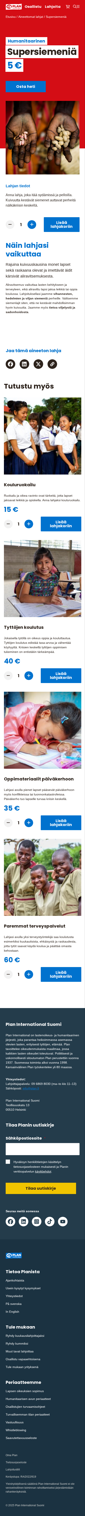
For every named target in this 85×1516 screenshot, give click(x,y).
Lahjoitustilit (13, 1469)
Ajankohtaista (15, 1280)
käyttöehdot (43, 1171)
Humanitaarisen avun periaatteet (28, 1399)
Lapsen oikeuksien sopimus (25, 1391)
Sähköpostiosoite (25, 1138)
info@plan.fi (31, 1088)
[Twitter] (38, 364)
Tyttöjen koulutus (24, 627)
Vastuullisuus (15, 1422)
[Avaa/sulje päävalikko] (78, 6)
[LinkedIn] (24, 364)
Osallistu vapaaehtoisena (23, 1359)
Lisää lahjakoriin (62, 224)
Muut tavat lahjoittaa (20, 1351)
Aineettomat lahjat (30, 16)
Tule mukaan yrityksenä (22, 1367)
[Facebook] (10, 364)
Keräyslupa (12, 1476)
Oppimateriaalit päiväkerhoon (39, 779)
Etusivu (11, 16)
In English (12, 1311)
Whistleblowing (16, 1430)
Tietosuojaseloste (16, 1462)
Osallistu (33, 6)
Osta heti (25, 86)
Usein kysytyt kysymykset (23, 1288)
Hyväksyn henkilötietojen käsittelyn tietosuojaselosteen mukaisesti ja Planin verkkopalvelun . (41, 1166)
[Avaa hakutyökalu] (74, 6)
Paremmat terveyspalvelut (34, 926)
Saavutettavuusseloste (21, 1438)
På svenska (14, 1304)
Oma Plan (11, 1455)
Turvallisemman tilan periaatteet (28, 1414)
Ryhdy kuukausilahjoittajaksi (25, 1335)
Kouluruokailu (20, 485)
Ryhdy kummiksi (17, 1343)
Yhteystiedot (14, 1296)
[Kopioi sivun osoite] (52, 364)
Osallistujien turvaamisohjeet (25, 1406)
